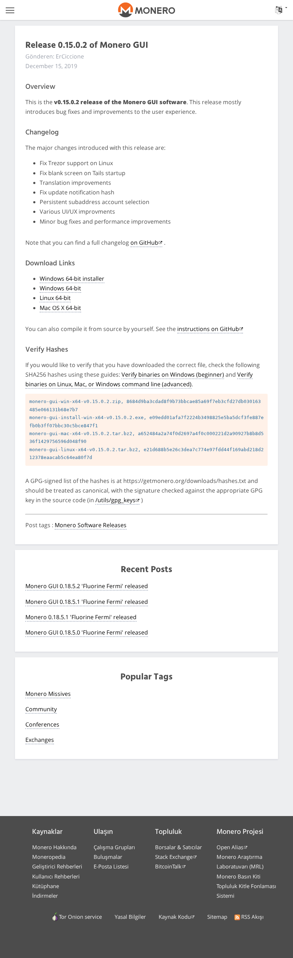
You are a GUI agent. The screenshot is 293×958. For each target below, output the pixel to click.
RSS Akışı (252, 916)
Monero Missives (48, 694)
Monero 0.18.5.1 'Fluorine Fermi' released (80, 617)
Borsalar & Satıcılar (178, 847)
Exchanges (39, 740)
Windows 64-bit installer (72, 278)
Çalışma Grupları (114, 847)
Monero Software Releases (90, 525)
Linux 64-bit (55, 298)
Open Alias (230, 847)
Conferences (42, 724)
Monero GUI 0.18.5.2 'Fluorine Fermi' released (86, 586)
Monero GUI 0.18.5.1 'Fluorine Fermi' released (86, 602)
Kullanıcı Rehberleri (56, 876)
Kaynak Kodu (175, 916)
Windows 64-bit (60, 288)
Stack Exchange (174, 856)
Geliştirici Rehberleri (57, 866)
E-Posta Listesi (111, 866)
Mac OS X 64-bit (60, 308)
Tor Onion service (80, 916)
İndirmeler (45, 895)
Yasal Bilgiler (130, 916)
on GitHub (144, 242)
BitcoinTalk (168, 866)
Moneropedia (48, 856)
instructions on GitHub (208, 329)
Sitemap (217, 916)
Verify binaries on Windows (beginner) (172, 374)
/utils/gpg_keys (115, 500)
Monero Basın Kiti (238, 876)
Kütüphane (45, 886)
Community (41, 709)
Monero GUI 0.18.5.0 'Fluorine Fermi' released (86, 632)
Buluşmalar (108, 856)
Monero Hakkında (54, 847)
